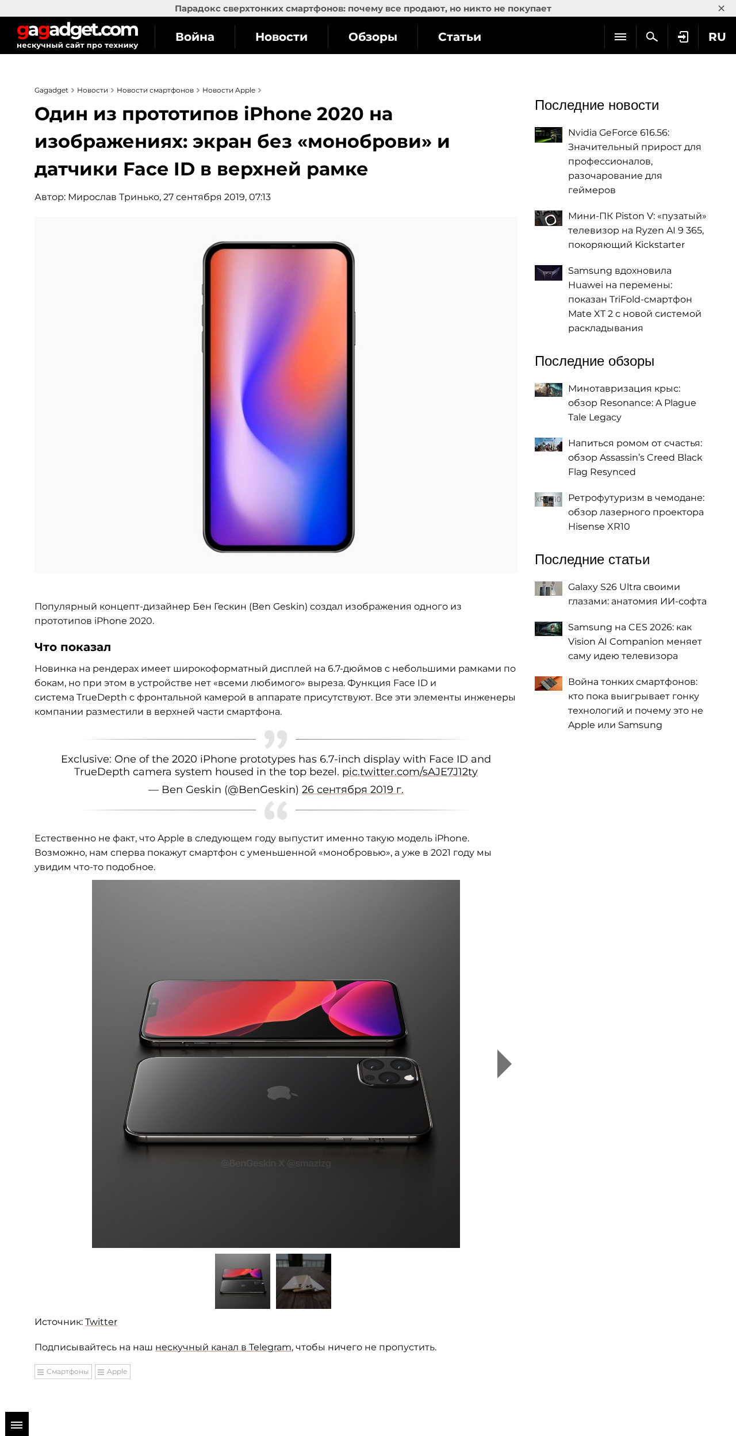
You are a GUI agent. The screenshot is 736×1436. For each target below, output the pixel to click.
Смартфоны (68, 1371)
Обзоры (372, 37)
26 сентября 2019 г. (353, 789)
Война (194, 37)
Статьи (459, 37)
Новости (281, 37)
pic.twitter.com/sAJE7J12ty (410, 771)
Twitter (101, 1321)
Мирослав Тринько (113, 197)
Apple (117, 1371)
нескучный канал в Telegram (223, 1347)
